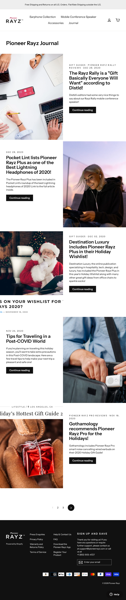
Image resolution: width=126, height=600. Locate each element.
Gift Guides (78, 65)
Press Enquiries (37, 534)
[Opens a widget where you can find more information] (114, 594)
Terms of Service (38, 552)
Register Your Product (60, 554)
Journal (73, 23)
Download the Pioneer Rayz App (62, 546)
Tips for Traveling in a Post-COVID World (28, 338)
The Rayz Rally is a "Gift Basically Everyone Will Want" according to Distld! (93, 80)
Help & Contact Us (62, 534)
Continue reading (82, 110)
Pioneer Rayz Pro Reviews (88, 415)
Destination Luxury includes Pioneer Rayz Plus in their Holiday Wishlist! (92, 249)
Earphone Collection (43, 17)
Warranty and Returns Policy (37, 546)
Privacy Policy (36, 539)
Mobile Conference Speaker (78, 17)
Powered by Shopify (14, 544)
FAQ (55, 539)
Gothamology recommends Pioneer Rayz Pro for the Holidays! (91, 431)
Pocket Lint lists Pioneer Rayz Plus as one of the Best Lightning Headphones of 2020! (31, 165)
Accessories (56, 23)
